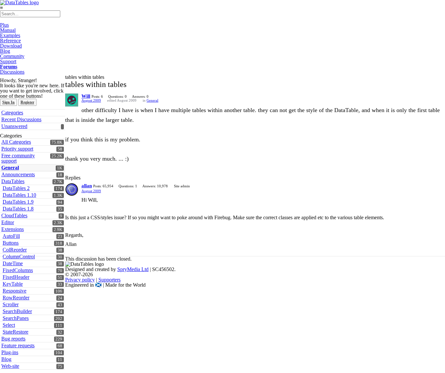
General (10, 167)
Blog (5, 51)
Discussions (12, 72)
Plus (4, 25)
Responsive (14, 291)
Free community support (18, 158)
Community (12, 56)
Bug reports (13, 338)
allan (86, 185)
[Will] (71, 100)
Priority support (17, 148)
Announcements (18, 174)
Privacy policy (80, 279)
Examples (10, 35)
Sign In (8, 102)
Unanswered (14, 126)
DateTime (13, 263)
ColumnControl (19, 256)
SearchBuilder (17, 311)
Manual (8, 30)
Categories (12, 112)
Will (85, 96)
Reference (10, 40)
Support (8, 61)
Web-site (10, 366)
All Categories (16, 142)
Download (11, 46)
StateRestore (15, 332)
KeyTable (13, 284)
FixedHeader (16, 277)
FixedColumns (18, 270)
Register (27, 102)
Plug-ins (9, 352)
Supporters (109, 279)
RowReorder (16, 297)
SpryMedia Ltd (133, 269)
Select (9, 325)
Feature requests (18, 345)
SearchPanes (16, 318)
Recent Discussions (21, 119)
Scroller (11, 304)
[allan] (71, 189)
